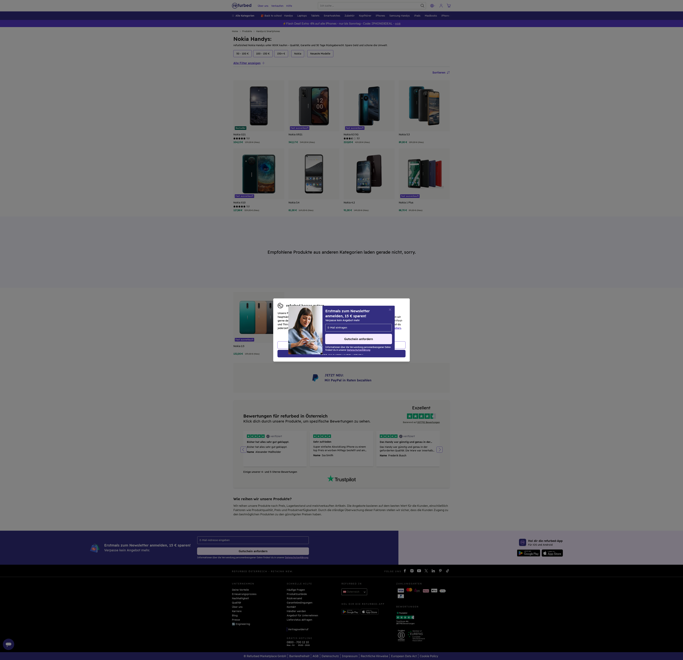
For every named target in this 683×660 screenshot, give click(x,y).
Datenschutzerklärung (326, 328)
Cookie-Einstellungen (375, 324)
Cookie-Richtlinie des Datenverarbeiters (376, 328)
